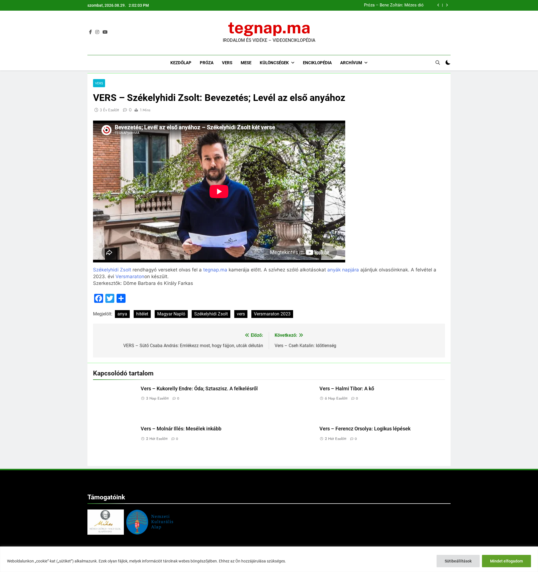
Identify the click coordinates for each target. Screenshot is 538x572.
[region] (269, 559)
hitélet (142, 314)
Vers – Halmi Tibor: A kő (346, 388)
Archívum (351, 62)
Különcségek (274, 62)
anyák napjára (343, 270)
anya (122, 314)
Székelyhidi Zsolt (112, 270)
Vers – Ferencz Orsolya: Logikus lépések (365, 429)
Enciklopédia (317, 62)
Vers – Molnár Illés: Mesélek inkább (390, 5)
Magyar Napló (171, 314)
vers (241, 314)
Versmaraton (129, 276)
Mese (246, 62)
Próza (207, 62)
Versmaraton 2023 (272, 314)
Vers (227, 62)
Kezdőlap (180, 62)
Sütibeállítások (458, 561)
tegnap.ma (269, 27)
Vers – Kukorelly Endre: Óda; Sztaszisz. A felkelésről (199, 388)
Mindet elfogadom (506, 561)
